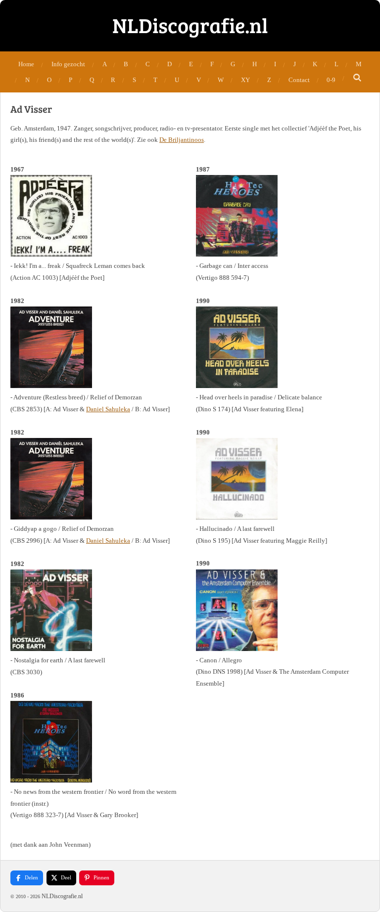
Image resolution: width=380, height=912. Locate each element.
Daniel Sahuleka (108, 409)
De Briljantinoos (181, 139)
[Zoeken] (357, 78)
